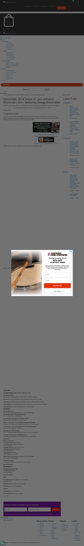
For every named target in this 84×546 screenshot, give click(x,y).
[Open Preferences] (3, 543)
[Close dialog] (71, 251)
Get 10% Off (57, 285)
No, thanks (57, 291)
